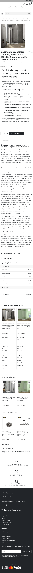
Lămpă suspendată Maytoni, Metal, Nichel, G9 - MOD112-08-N (8, 434)
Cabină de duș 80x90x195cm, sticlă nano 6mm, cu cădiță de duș (23, 327)
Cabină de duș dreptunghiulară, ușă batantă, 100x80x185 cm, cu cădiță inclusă (9, 399)
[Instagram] (6, 505)
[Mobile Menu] (2, 14)
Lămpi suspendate (5, 431)
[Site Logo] (16, 7)
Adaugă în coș (17, 133)
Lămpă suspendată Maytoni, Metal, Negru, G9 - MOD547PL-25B (23, 434)
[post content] (9, 315)
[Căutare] (29, 13)
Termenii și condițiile (22, 555)
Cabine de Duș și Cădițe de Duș (14, 128)
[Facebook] (2, 505)
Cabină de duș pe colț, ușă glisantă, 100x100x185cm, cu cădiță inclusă (23, 399)
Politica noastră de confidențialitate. (10, 556)
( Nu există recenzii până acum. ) (14, 62)
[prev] (30, 52)
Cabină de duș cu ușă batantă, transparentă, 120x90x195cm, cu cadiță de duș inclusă (9, 327)
